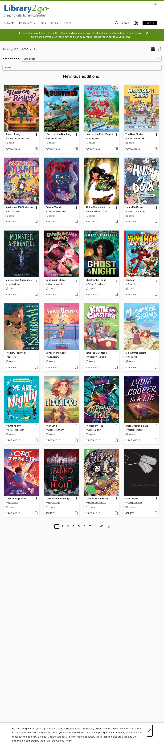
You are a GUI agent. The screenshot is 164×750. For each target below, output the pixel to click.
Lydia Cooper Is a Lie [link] (136, 425)
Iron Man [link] (130, 280)
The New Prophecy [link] (15, 353)
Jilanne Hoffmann (56, 430)
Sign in (150, 23)
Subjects (9, 23)
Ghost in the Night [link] (96, 280)
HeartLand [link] (51, 425)
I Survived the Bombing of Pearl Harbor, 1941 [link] (60, 134)
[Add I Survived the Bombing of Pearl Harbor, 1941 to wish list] (76, 149)
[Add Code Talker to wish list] (156, 513)
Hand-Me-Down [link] (134, 207)
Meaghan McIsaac (136, 430)
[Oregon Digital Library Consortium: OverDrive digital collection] (27, 11)
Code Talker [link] (131, 498)
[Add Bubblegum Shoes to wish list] (76, 295)
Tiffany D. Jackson (96, 284)
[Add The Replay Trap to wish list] (116, 440)
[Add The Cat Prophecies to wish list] (36, 513)
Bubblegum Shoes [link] (55, 280)
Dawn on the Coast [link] (55, 353)
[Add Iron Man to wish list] (156, 295)
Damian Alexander (136, 211)
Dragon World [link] (53, 207)
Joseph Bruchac (135, 502)
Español (67, 23)
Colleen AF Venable (97, 357)
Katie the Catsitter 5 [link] (96, 353)
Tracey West (93, 138)
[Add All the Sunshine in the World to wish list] (116, 222)
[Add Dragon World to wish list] (76, 222)
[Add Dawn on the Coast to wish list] (76, 368)
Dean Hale (133, 284)
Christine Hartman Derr (18, 138)
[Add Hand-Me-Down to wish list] (156, 222)
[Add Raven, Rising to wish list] (36, 149)
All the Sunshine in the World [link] (100, 207)
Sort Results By (10, 58)
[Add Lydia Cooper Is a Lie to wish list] (156, 440)
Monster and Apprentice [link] (18, 280)
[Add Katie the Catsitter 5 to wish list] (116, 368)
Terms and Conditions (68, 728)
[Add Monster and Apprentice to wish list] (36, 295)
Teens (54, 23)
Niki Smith (132, 357)
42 (102, 526)
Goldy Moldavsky (55, 284)
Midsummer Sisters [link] (135, 353)
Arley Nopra (53, 357)
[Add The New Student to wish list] (156, 149)
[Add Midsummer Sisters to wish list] (156, 368)
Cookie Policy (63, 740)
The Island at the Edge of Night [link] (60, 498)
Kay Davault (13, 211)
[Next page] (109, 526)
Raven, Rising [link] (12, 134)
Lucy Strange (54, 502)
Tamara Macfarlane (57, 211)
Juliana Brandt (94, 430)
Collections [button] (26, 23)
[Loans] (136, 24)
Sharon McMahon (16, 430)
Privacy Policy (93, 728)
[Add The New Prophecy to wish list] (36, 368)
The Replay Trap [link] (94, 425)
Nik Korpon (13, 502)
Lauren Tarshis (54, 138)
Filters (8, 67)
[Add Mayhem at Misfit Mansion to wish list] (36, 222)
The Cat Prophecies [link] (16, 498)
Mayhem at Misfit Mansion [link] (19, 207)
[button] (121, 24)
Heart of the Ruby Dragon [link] (100, 134)
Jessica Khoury (14, 284)
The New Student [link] (134, 134)
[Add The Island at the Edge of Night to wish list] (76, 513)
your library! (123, 37)
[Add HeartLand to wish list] (76, 440)
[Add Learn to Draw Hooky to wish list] (116, 513)
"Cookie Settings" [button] (56, 736)
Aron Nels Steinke (136, 138)
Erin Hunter (13, 357)
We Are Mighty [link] (13, 425)
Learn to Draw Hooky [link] (97, 498)
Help (155, 4)
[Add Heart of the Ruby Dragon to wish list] (116, 149)
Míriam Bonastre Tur (97, 502)
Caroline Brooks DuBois (98, 211)
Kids (43, 23)
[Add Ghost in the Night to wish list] (116, 295)
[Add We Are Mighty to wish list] (36, 440)
